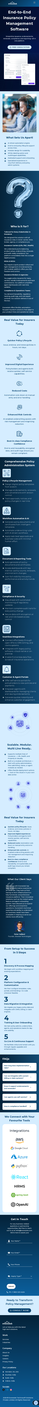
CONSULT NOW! (20, 1310)
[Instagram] (11, 1390)
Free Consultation (20, 47)
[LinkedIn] (7, 1390)
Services (5, 1339)
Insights (5, 1356)
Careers (5, 1359)
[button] (12, 2)
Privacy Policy (7, 1362)
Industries (6, 1342)
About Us (5, 1352)
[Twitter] (3, 1390)
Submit (11, 1286)
